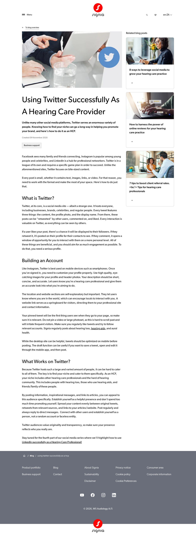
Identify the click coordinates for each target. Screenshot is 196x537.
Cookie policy (123, 474)
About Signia (91, 467)
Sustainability (91, 474)
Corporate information (159, 474)
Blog (55, 467)
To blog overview (32, 28)
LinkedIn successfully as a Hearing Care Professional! (52, 442)
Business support (32, 145)
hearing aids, (98, 328)
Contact (57, 474)
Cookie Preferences (126, 481)
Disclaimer (90, 481)
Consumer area (155, 467)
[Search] (147, 15)
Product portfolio (31, 467)
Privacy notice (123, 467)
